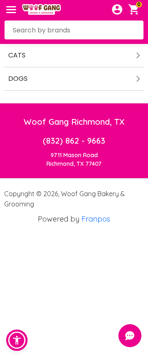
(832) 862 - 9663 (74, 140)
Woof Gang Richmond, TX (74, 122)
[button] (16, 340)
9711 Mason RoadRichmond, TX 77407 (74, 159)
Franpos (95, 219)
